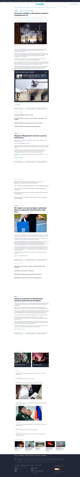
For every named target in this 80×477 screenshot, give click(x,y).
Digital (43, 7)
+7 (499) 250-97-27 (46, 462)
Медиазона (16, 157)
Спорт (32, 7)
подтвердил (16, 59)
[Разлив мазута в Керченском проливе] (60, 446)
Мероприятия (43, 455)
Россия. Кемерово (17, 104)
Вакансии (32, 455)
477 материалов (58, 450)
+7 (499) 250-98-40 (39, 462)
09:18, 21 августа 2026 (21, 205)
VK (17, 255)
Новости (46, 7)
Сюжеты (50, 7)
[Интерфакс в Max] (37, 473)
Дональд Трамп (19, 329)
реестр (46, 140)
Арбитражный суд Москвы (23, 255)
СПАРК (16, 468)
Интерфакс (40, 4)
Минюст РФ (21, 157)
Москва (39, 7)
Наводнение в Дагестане (38, 449)
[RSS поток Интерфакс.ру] (35, 473)
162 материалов (37, 450)
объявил (24, 321)
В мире (23, 7)
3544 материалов (28, 450)
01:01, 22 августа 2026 (20, 296)
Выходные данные (57, 472)
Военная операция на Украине (19, 449)
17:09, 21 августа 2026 (21, 133)
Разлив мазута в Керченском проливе (60, 449)
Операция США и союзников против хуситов (49, 449)
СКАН (32, 469)
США (15, 329)
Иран (24, 329)
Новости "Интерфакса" (34, 468)
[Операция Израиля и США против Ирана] (29, 447)
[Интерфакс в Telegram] (33, 473)
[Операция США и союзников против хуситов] (50, 446)
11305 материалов (18, 450)
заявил (36, 317)
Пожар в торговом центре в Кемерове (24, 72)
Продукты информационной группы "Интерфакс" (28, 465)
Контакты (16, 455)
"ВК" (29, 235)
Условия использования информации (60, 471)
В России (19, 7)
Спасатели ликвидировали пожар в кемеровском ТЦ (33, 20)
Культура (35, 7)
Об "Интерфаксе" (21, 455)
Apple (15, 255)
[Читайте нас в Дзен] (31, 473)
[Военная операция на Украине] (19, 446)
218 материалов (48, 451)
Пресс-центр (27, 455)
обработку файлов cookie (54, 461)
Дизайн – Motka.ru (57, 473)
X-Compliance (16, 469)
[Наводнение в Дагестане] (40, 446)
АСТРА (16, 471)
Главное (15, 7)
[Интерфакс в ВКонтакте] (34, 473)
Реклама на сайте (37, 455)
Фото (54, 7)
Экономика (28, 7)
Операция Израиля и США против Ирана (29, 449)
